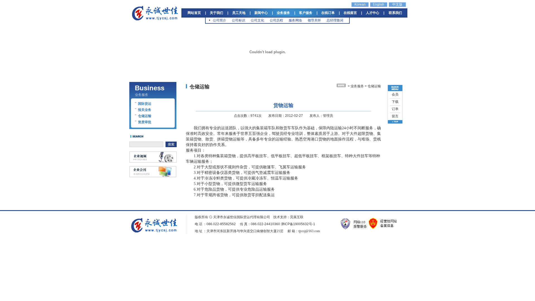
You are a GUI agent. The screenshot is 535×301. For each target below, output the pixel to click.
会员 (395, 94)
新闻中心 (261, 13)
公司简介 (219, 20)
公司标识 (238, 20)
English (378, 4)
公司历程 (276, 20)
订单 (395, 109)
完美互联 (296, 217)
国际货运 (144, 104)
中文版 (397, 4)
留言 (395, 116)
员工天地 (238, 13)
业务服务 (283, 13)
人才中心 (372, 13)
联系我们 (395, 13)
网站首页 (194, 13)
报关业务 (144, 110)
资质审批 (144, 122)
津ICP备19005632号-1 (298, 224)
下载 (395, 102)
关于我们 (216, 13)
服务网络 (295, 20)
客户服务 (305, 13)
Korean (360, 4)
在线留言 (350, 13)
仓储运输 (144, 116)
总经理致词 (335, 20)
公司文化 (257, 20)
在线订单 (328, 13)
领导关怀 (314, 20)
